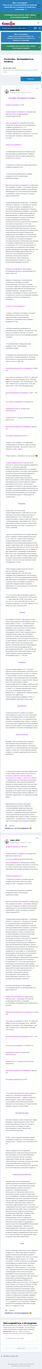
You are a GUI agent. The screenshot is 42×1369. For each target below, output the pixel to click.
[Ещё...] (37, 88)
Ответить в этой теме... (16, 1338)
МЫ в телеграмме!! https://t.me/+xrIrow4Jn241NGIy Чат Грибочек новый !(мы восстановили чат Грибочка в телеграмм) (20, 6)
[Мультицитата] (6, 825)
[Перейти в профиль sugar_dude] (7, 91)
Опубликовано (20, 92)
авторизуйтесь (30, 1327)
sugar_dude (12, 68)
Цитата (11, 825)
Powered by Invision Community (21, 1366)
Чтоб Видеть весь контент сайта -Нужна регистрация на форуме (19, 16)
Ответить (30, 79)
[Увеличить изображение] (36, 456)
